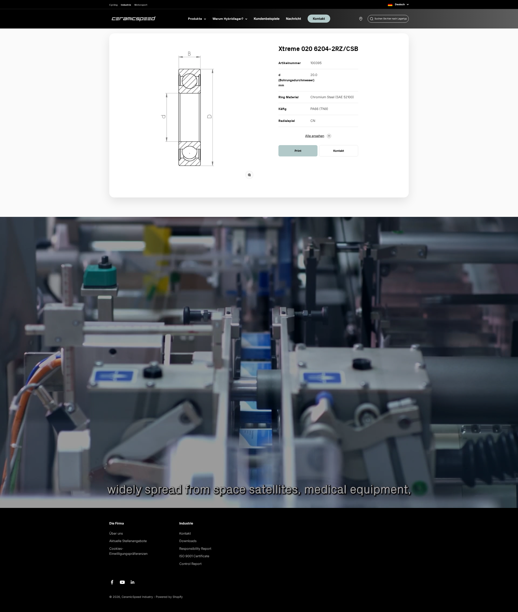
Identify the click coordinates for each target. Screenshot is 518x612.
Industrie (126, 4)
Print (298, 150)
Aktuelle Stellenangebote (128, 541)
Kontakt (319, 19)
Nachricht (293, 19)
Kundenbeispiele (266, 19)
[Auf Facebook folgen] (112, 582)
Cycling (113, 4)
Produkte (195, 18)
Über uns (116, 533)
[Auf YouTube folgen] (122, 582)
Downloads (187, 541)
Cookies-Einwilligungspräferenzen (128, 551)
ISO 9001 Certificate (194, 556)
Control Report (190, 564)
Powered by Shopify (169, 596)
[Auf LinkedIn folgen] (132, 582)
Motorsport (140, 4)
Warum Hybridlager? (227, 18)
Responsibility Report (195, 549)
